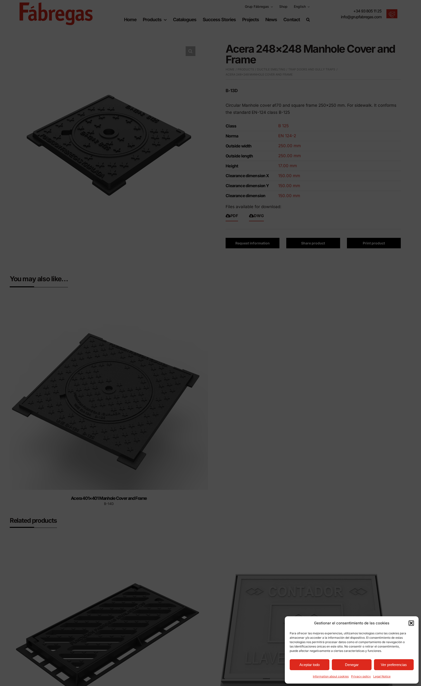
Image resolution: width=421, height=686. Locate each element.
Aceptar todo (309, 665)
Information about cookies (331, 676)
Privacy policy (361, 676)
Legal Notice (382, 676)
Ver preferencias (394, 665)
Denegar (352, 665)
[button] (411, 623)
